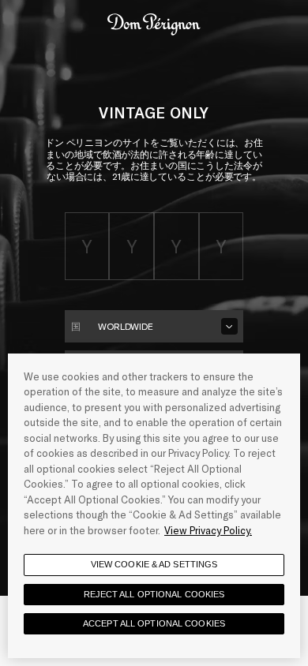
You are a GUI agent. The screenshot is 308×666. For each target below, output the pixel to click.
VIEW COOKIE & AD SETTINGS (154, 564)
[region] (154, 506)
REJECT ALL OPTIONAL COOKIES (154, 594)
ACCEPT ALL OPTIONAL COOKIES (154, 623)
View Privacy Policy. (208, 530)
